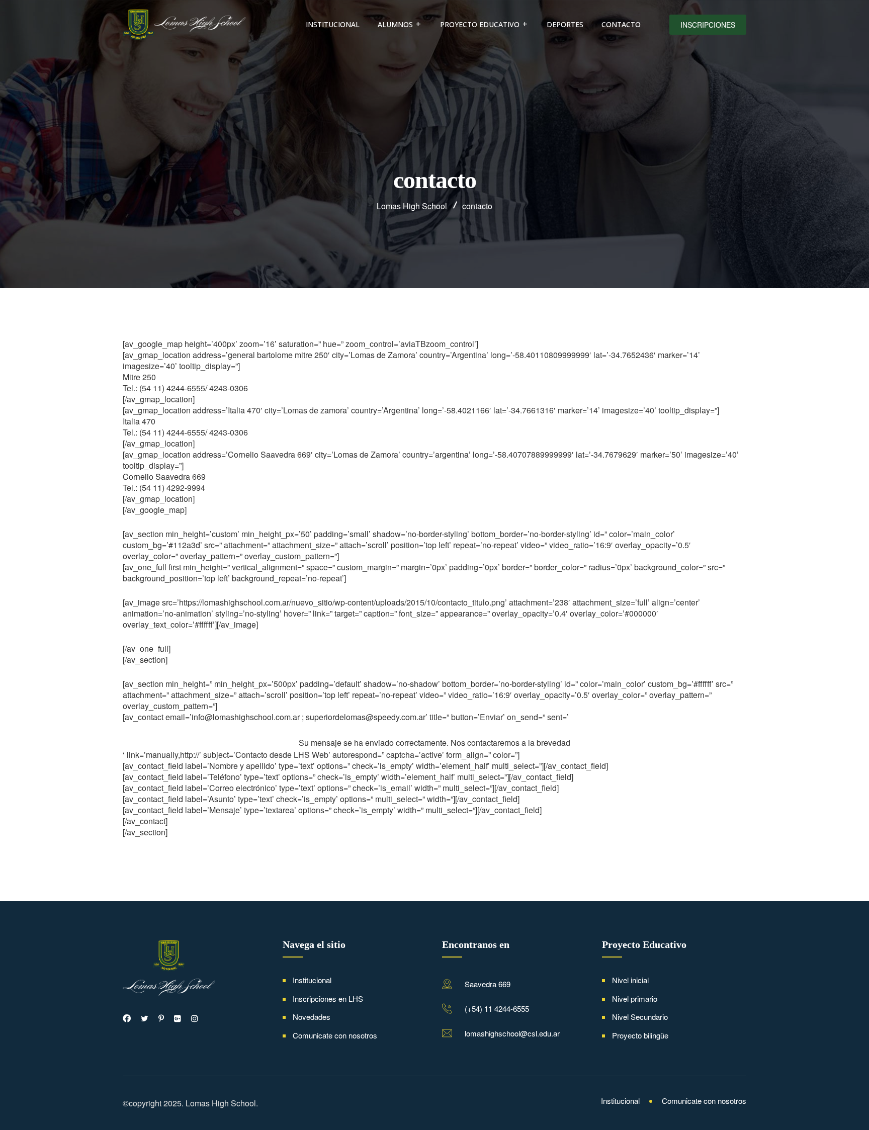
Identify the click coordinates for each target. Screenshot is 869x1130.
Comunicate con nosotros (335, 1035)
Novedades (311, 1016)
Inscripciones (707, 25)
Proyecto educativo (479, 24)
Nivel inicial (630, 980)
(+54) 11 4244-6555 (497, 1008)
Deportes (565, 24)
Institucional (333, 24)
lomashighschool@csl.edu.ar (512, 1033)
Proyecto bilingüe (640, 1035)
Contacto (621, 24)
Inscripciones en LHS (328, 998)
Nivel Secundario (640, 1016)
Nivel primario (634, 998)
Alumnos (395, 24)
